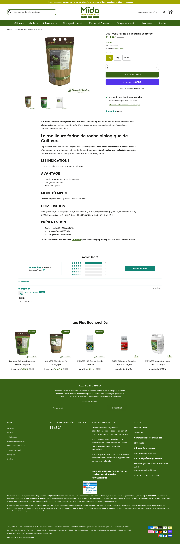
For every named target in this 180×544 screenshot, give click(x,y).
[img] (24, 288)
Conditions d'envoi (46, 527)
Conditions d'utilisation (15, 533)
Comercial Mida (28, 537)
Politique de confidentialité (36, 530)
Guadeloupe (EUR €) (146, 12)
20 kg (126, 57)
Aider (20, 527)
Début (71, 530)
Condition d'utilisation (79, 527)
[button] (111, 111)
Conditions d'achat (31, 527)
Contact (126, 527)
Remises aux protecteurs (97, 527)
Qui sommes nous (81, 530)
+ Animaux (49, 23)
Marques (147, 23)
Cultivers (109, 42)
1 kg (109, 57)
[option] (59, 63)
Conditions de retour (62, 527)
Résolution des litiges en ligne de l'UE (103, 530)
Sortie (162, 23)
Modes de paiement (114, 527)
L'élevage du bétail (72, 23)
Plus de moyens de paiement (132, 88)
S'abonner (117, 408)
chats (32, 23)
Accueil (9, 29)
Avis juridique (12, 527)
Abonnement (119, 49)
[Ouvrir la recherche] (9, 11)
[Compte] (163, 12)
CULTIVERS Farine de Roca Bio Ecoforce (28, 29)
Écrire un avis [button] (140, 268)
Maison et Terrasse (100, 23)
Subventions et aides (125, 530)
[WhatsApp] (59, 427)
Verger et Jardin (126, 23)
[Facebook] (51, 427)
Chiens (18, 23)
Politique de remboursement (57, 530)
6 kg (117, 57)
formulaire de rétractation (16, 530)
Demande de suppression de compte (39, 533)
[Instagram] (55, 427)
